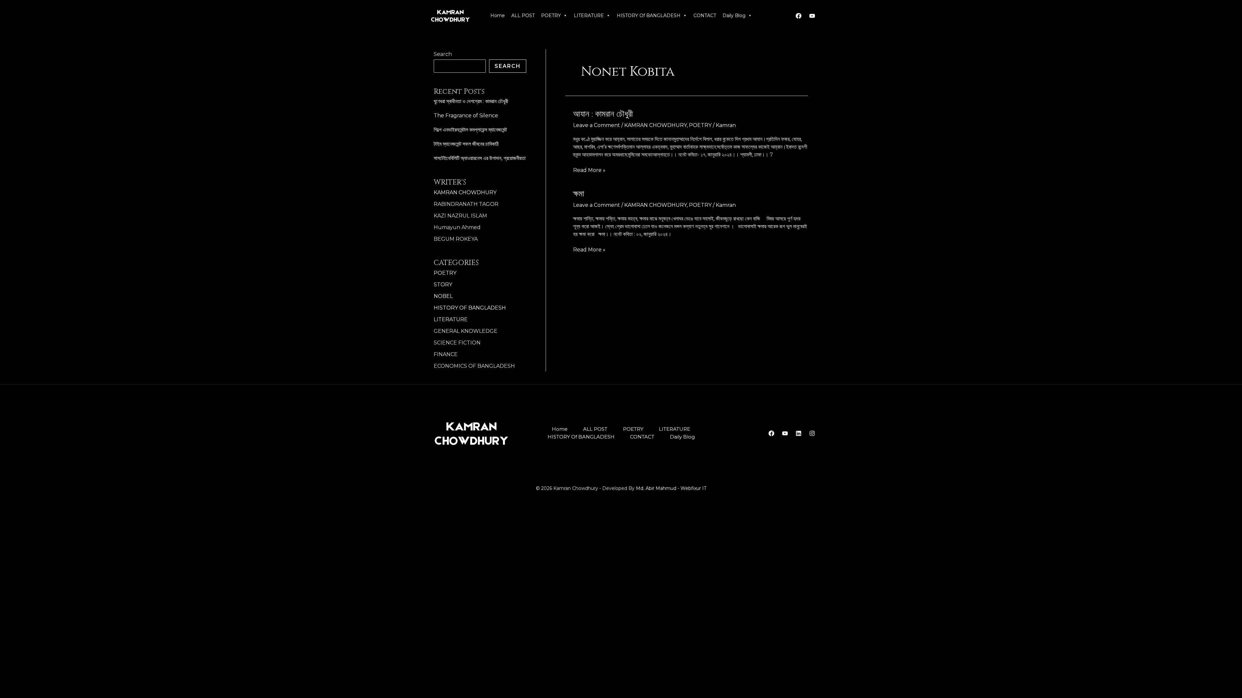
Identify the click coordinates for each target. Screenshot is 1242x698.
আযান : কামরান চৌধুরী (603, 114)
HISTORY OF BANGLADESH (470, 308)
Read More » (589, 169)
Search (443, 54)
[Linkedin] (798, 433)
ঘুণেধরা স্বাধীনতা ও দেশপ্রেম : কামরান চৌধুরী (471, 101)
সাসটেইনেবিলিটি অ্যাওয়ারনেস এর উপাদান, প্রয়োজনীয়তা (480, 158)
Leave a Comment (596, 125)
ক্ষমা (578, 194)
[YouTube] (785, 433)
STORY (443, 284)
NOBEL (443, 296)
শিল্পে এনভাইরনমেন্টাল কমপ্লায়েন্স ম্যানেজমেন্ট (470, 130)
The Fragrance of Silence (466, 115)
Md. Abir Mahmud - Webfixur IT (671, 488)
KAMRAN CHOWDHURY (465, 192)
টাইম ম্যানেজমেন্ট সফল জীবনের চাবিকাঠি (466, 144)
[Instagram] (812, 433)
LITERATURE (589, 15)
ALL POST (523, 15)
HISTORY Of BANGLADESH (649, 15)
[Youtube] (812, 16)
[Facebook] (798, 16)
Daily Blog (734, 15)
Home (497, 15)
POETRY (551, 15)
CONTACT (704, 15)
